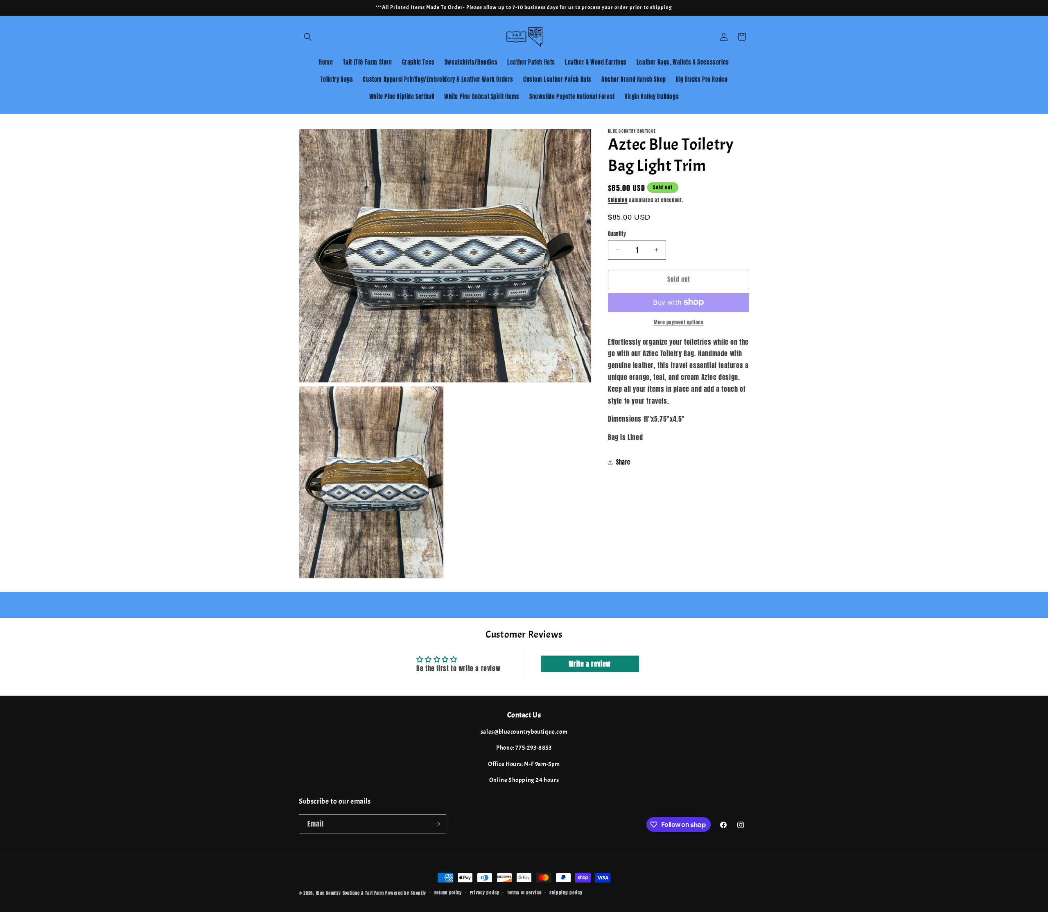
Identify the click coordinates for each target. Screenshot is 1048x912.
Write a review (589, 664)
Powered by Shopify (405, 893)
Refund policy (448, 892)
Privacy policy (484, 892)
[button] (308, 37)
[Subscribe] (437, 823)
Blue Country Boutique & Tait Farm (350, 893)
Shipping (618, 200)
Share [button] (623, 462)
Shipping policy (566, 892)
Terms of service (524, 892)
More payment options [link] (678, 322)
